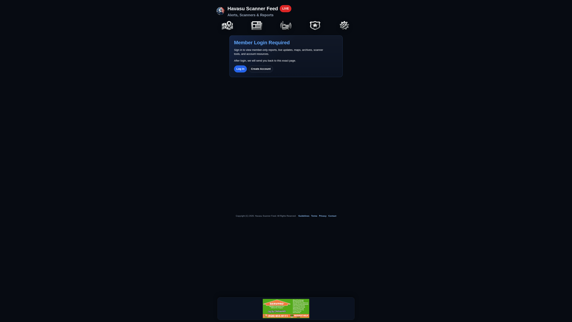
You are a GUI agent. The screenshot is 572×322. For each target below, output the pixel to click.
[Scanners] (286, 26)
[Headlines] (256, 26)
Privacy (323, 216)
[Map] (227, 26)
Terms (314, 216)
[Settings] (344, 26)
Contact (332, 216)
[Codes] (315, 26)
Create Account (261, 68)
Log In (240, 68)
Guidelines (303, 216)
